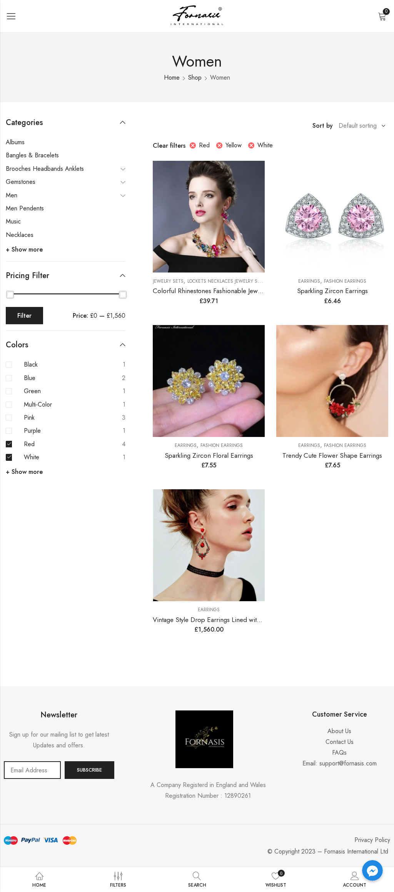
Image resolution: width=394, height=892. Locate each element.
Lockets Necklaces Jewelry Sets (226, 281)
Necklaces (19, 234)
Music (13, 221)
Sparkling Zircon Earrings (332, 290)
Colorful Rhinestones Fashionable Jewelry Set (216, 290)
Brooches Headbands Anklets (45, 168)
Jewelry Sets (168, 281)
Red (204, 145)
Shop (195, 77)
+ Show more (24, 249)
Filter (24, 315)
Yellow (233, 145)
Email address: (32, 770)
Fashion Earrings (345, 281)
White (265, 145)
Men (11, 195)
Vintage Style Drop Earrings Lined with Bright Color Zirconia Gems (246, 619)
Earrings (309, 281)
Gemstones (20, 181)
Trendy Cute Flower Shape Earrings (332, 455)
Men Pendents (25, 208)
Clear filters (169, 145)
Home (172, 77)
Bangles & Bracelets (32, 155)
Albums (15, 142)
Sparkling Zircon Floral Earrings (209, 455)
